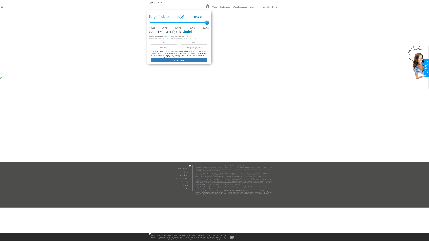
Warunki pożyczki (240, 6)
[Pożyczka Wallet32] (156, 3)
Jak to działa (225, 6)
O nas (214, 6)
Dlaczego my (255, 6)
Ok (231, 237)
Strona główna (183, 168)
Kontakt (275, 6)
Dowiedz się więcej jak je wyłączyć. (218, 239)
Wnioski (266, 6)
